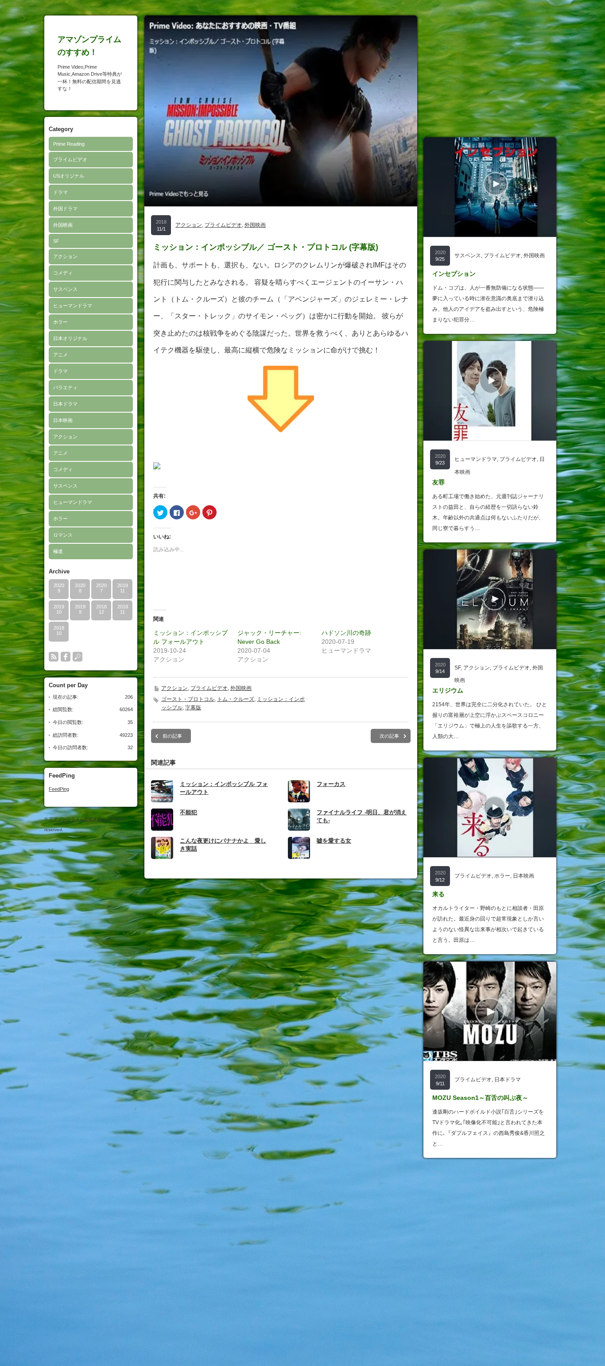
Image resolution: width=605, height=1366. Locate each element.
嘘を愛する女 (334, 840)
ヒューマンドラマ (72, 305)
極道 (58, 551)
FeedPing (59, 789)
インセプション (454, 273)
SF (56, 241)
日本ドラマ (65, 403)
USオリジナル (68, 175)
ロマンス (63, 535)
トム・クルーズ (235, 699)
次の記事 (389, 736)
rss (53, 657)
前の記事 (172, 736)
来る (438, 894)
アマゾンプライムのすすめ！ (77, 819)
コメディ (63, 272)
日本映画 (63, 420)
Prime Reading (69, 144)
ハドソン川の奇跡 (346, 632)
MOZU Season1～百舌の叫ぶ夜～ (480, 1097)
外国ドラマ (65, 208)
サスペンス (65, 289)
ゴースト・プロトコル (187, 699)
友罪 (438, 482)
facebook (65, 657)
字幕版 (193, 707)
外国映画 (63, 225)
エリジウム (447, 690)
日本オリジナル (70, 338)
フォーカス (331, 784)
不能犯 (188, 812)
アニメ (60, 354)
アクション (65, 256)
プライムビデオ (70, 159)
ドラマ (60, 192)
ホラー (60, 322)
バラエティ (65, 387)
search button (77, 657)
